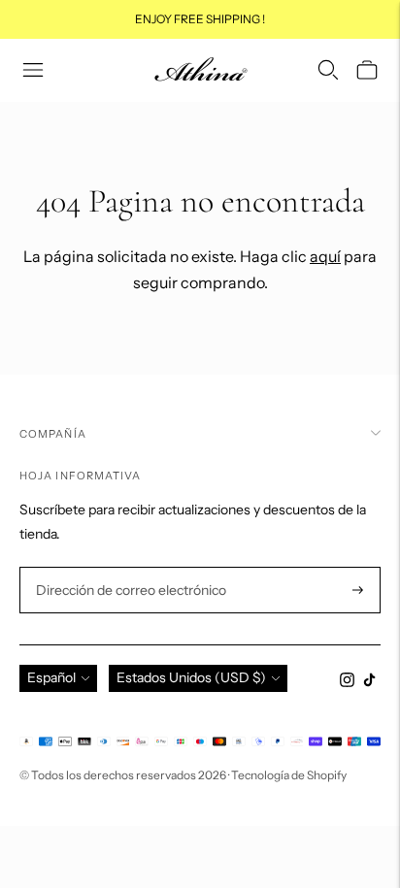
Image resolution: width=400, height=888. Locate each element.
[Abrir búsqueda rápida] (328, 70)
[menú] (33, 70)
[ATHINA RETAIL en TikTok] (369, 682)
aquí (325, 256)
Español (51, 677)
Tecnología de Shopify (289, 775)
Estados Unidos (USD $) (191, 677)
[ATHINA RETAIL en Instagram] (347, 682)
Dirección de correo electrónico (123, 567)
